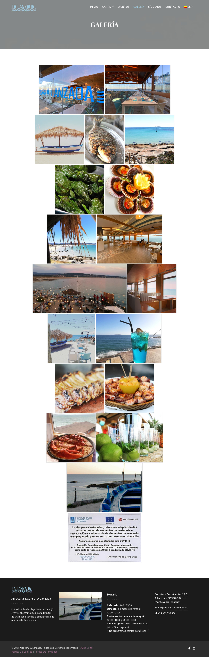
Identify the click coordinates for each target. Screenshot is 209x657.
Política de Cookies (21, 651)
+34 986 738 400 (167, 613)
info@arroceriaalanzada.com (173, 607)
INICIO (94, 6)
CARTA (106, 6)
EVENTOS (123, 6)
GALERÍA (138, 6)
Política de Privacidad (46, 651)
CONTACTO (172, 6)
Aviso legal (86, 647)
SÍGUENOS (154, 6)
